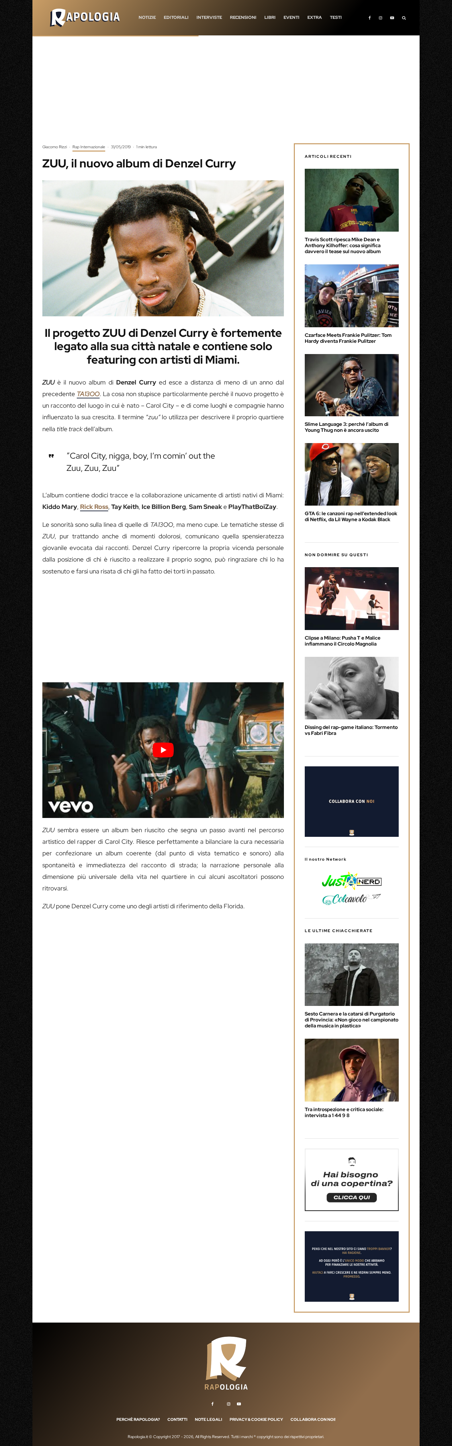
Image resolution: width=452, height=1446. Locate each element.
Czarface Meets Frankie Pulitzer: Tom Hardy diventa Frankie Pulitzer (348, 338)
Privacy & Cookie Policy (256, 1419)
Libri (270, 17)
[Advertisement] (226, 94)
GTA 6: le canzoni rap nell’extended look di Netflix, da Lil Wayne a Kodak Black (351, 516)
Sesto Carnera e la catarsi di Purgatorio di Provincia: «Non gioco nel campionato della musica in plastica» (351, 1020)
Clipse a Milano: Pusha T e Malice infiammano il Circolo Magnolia (343, 641)
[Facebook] (370, 17)
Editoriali (176, 17)
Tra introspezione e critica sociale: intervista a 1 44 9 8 (344, 1112)
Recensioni (243, 17)
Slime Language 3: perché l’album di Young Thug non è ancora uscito (346, 427)
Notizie (147, 17)
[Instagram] (380, 17)
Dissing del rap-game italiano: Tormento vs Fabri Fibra (351, 730)
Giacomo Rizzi (54, 147)
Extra (314, 17)
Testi (336, 17)
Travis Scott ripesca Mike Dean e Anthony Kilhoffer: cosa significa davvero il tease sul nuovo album (343, 245)
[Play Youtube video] (163, 750)
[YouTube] (392, 17)
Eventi (291, 17)
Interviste (209, 17)
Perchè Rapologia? (138, 1419)
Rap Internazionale (88, 147)
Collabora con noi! (313, 1419)
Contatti (177, 1419)
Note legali (208, 1419)
